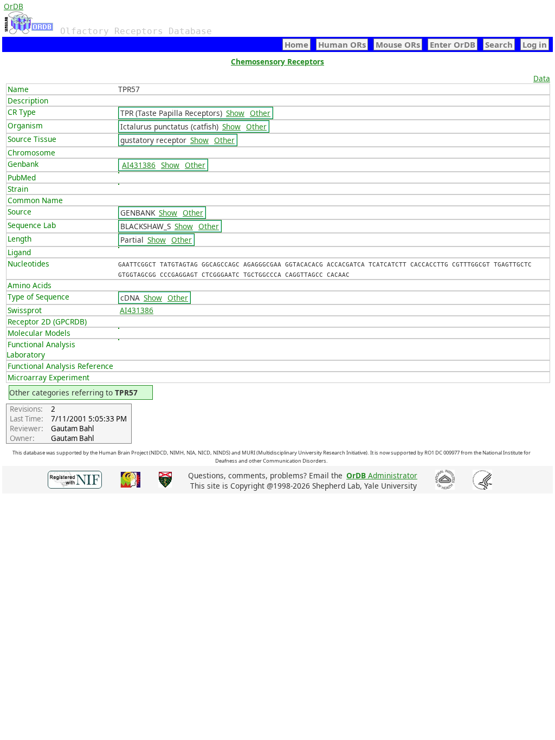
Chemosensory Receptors (277, 61)
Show (235, 113)
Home (296, 44)
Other (260, 113)
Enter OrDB (452, 44)
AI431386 (139, 165)
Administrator (381, 475)
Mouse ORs (398, 44)
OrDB (13, 6)
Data (541, 78)
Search (499, 44)
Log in (534, 44)
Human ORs (342, 44)
